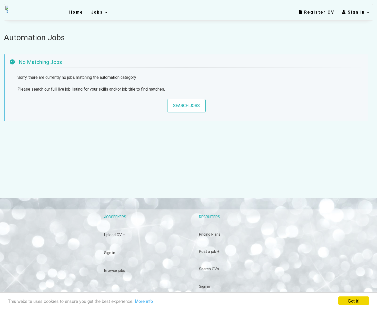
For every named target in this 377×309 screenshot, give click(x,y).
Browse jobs (114, 270)
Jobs (98, 12)
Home (76, 12)
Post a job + (209, 251)
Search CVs (209, 269)
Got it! (354, 300)
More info (144, 301)
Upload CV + (114, 235)
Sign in (357, 12)
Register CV (318, 12)
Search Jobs (186, 105)
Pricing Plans (210, 234)
